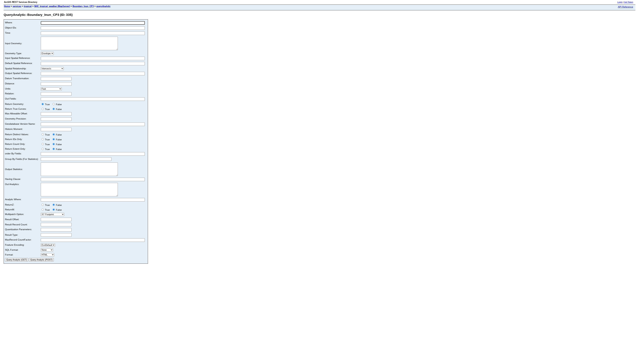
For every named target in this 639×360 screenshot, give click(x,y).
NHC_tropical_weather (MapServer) (52, 6)
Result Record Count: (16, 224)
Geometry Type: (13, 53)
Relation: (9, 93)
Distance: (10, 83)
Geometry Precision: (15, 118)
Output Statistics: (14, 169)
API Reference (625, 7)
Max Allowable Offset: (16, 113)
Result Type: (11, 235)
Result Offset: (12, 219)
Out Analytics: (12, 184)
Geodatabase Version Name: (20, 123)
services (17, 6)
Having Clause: (13, 179)
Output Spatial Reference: (18, 73)
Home (7, 6)
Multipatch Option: (14, 214)
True (47, 104)
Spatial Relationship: (15, 68)
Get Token (628, 2)
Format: (9, 254)
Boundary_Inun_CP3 (83, 6)
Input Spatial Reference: (17, 58)
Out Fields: (10, 98)
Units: (8, 88)
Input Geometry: (13, 43)
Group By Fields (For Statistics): (22, 159)
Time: (8, 33)
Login (620, 2)
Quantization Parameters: (18, 229)
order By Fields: (13, 153)
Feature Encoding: (14, 245)
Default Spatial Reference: (19, 63)
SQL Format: (11, 249)
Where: (9, 22)
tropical (28, 6)
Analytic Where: (13, 199)
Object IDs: (11, 27)
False (58, 104)
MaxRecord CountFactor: (18, 239)
